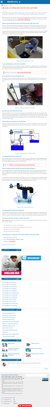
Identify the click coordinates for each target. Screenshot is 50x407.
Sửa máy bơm (6, 227)
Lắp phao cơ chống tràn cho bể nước (10, 323)
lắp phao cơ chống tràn (24, 18)
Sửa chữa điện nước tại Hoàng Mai (9, 297)
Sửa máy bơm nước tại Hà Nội (9, 315)
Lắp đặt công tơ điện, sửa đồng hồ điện (10, 334)
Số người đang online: (8, 397)
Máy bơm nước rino (35, 343)
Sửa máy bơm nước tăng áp (8, 317)
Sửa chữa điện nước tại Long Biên (9, 305)
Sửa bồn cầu (5, 332)
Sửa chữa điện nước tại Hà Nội (9, 282)
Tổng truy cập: (7, 403)
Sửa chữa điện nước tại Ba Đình (9, 284)
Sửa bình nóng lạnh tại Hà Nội (8, 313)
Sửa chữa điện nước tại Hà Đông (9, 290)
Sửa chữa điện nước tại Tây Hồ (9, 301)
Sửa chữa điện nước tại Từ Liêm (9, 299)
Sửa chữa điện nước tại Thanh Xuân (10, 303)
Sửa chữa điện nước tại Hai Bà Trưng (10, 292)
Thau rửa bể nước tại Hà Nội (24, 72)
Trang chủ (5, 5)
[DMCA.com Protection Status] (45, 380)
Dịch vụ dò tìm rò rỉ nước (7, 327)
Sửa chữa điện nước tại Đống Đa (9, 288)
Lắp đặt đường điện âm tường (8, 325)
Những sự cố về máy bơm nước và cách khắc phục (22, 164)
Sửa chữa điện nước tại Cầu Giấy (9, 286)
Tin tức (10, 5)
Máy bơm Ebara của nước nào (37, 353)
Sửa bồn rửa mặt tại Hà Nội (8, 319)
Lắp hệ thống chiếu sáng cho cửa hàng (10, 321)
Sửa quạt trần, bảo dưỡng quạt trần (9, 330)
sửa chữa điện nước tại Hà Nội (12, 377)
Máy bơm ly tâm (11, 343)
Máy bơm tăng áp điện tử (36, 348)
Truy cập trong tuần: (8, 401)
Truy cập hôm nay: (7, 399)
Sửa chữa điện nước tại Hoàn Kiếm (9, 295)
